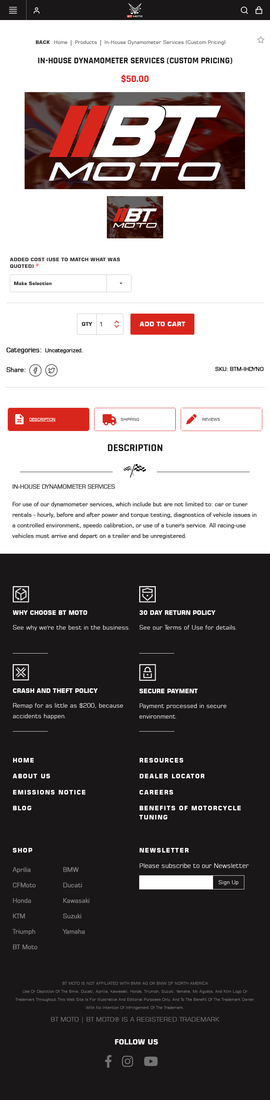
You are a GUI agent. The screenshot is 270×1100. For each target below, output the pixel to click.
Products (86, 42)
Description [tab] (42, 419)
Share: (16, 369)
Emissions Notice (49, 792)
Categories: (24, 350)
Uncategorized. (64, 350)
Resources (161, 760)
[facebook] (35, 370)
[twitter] (51, 370)
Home (61, 42)
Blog (22, 808)
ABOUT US (32, 776)
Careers (156, 792)
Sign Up (228, 882)
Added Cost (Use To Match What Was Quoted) (65, 262)
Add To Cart (162, 324)
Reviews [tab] (211, 419)
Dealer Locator (172, 776)
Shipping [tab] (130, 419)
